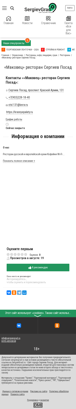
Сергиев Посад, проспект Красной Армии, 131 (36, 90)
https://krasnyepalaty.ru (19, 112)
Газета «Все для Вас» (68, 28)
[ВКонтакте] (9, 292)
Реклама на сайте (38, 391)
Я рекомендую (39, 267)
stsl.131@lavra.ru (18, 105)
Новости (27, 23)
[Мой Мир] (24, 292)
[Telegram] (19, 292)
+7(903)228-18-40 (19, 97)
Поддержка (32, 400)
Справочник (48, 23)
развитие (44, 400)
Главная (8, 23)
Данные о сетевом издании (15, 391)
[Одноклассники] (14, 292)
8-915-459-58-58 (8, 341)
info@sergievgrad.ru (10, 338)
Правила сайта (18, 394)
